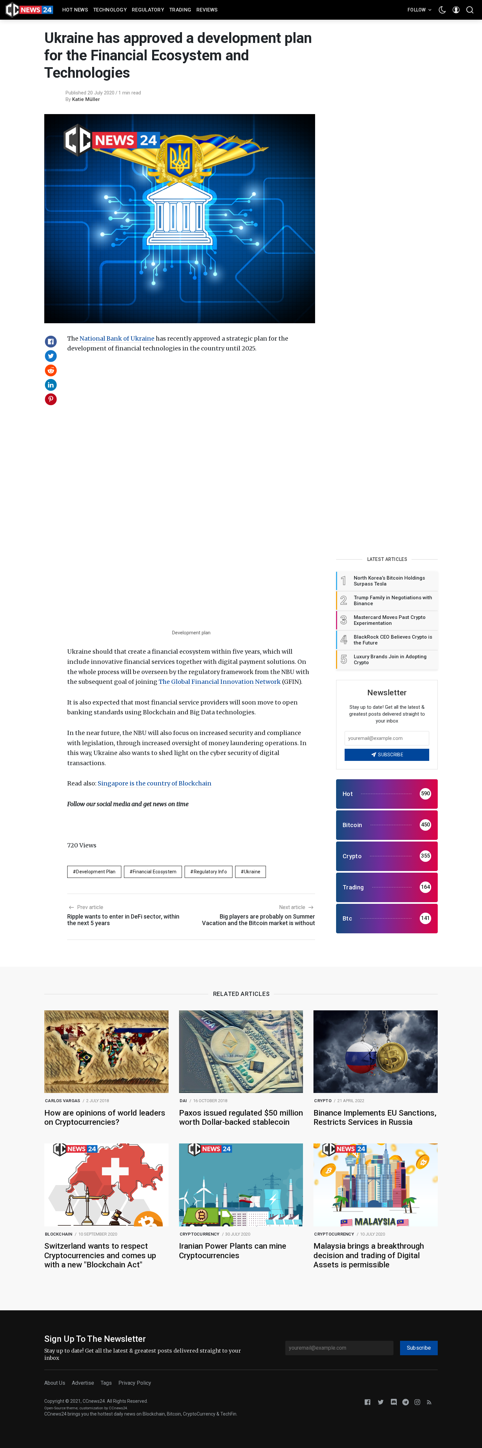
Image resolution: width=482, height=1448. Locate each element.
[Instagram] (417, 1401)
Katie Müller (86, 99)
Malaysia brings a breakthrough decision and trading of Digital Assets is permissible (368, 1255)
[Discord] (394, 1401)
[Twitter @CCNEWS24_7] (380, 1401)
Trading (180, 10)
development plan (95, 871)
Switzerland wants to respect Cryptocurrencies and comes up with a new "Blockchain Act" (100, 1255)
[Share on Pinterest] (51, 399)
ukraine (252, 871)
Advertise (83, 1383)
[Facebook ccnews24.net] (367, 1401)
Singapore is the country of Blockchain (154, 783)
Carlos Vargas (62, 1100)
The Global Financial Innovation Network (220, 681)
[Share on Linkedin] (51, 385)
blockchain (58, 1234)
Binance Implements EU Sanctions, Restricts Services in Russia (374, 1117)
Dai (183, 1100)
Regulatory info (210, 871)
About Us (54, 1383)
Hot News (75, 10)
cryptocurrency (200, 1234)
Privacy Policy (134, 1383)
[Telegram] (405, 1401)
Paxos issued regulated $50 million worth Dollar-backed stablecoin (241, 1117)
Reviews (206, 10)
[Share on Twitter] (51, 356)
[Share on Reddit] (51, 370)
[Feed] (429, 1401)
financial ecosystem (154, 871)
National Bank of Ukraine (117, 338)
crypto (322, 1100)
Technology (110, 10)
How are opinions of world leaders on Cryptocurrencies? (104, 1117)
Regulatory (148, 10)
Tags (106, 1383)
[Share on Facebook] (51, 341)
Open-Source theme (60, 1408)
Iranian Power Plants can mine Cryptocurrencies (232, 1250)
